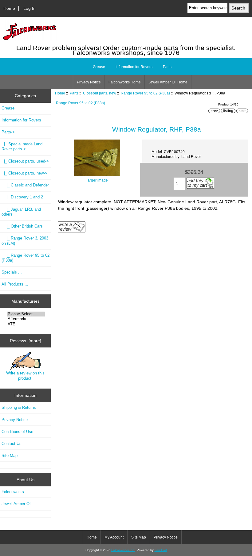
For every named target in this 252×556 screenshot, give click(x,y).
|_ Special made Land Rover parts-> (22, 146)
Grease (99, 67)
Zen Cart (161, 550)
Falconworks (13, 491)
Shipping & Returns (19, 407)
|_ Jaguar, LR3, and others (21, 212)
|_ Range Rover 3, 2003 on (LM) (25, 240)
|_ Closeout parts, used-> (25, 161)
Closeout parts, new (99, 93)
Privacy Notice (89, 82)
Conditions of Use (17, 431)
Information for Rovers (134, 67)
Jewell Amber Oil (16, 503)
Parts (74, 93)
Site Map (10, 455)
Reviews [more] (25, 340)
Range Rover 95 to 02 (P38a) (145, 93)
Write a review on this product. (25, 375)
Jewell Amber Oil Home (167, 82)
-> (8, 132)
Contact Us (12, 443)
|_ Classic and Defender (25, 185)
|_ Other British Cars (22, 226)
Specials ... (12, 272)
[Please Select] (26, 314)
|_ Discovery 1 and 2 (22, 197)
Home (9, 8)
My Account (114, 537)
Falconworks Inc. (123, 550)
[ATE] (26, 324)
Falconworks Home (124, 82)
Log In (29, 8)
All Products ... (15, 284)
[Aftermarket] (26, 318)
